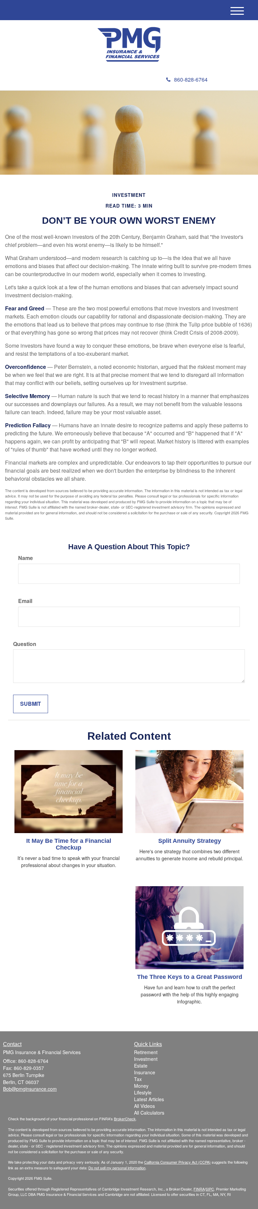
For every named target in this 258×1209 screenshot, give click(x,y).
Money (141, 1085)
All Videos (144, 1106)
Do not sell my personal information (116, 1167)
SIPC (210, 1189)
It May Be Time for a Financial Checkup (68, 844)
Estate (140, 1065)
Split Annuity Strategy (189, 840)
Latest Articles (149, 1099)
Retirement (146, 1052)
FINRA (199, 1189)
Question (24, 644)
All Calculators (149, 1112)
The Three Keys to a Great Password (189, 977)
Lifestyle (143, 1092)
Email (25, 601)
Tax (138, 1079)
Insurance (144, 1072)
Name (25, 558)
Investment (146, 1058)
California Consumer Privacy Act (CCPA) (177, 1162)
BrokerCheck (125, 1118)
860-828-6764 (191, 79)
